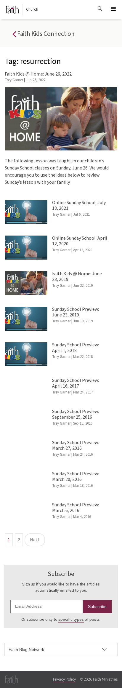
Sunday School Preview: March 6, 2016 (75, 508)
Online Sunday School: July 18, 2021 (79, 205)
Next (35, 540)
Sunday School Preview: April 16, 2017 (75, 383)
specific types (71, 620)
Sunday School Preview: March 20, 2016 (75, 477)
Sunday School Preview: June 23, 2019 (75, 312)
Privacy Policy (64, 679)
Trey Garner (14, 80)
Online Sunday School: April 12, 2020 (79, 241)
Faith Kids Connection (45, 33)
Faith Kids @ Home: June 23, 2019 (77, 277)
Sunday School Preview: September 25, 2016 (75, 414)
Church (32, 9)
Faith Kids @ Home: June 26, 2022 (38, 74)
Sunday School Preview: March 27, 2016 (75, 445)
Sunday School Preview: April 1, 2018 (75, 348)
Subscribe (97, 606)
